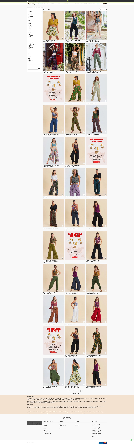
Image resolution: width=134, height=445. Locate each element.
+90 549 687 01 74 (78, 427)
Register (105, 1)
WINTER (94, 4)
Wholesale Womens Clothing (35, 7)
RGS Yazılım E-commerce (31, 442)
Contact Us (77, 424)
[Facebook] (64, 418)
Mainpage (28, 7)
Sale (98, 4)
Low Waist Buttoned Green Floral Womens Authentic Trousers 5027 (72, 72)
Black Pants (30, 11)
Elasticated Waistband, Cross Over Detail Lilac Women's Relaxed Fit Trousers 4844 (72, 197)
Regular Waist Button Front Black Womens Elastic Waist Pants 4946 (93, 387)
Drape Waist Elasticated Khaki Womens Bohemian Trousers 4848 (50, 387)
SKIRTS (55, 4)
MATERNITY (68, 4)
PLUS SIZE (63, 4)
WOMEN (44, 4)
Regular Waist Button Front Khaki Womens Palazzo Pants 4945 (93, 356)
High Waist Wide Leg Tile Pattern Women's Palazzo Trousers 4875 (50, 229)
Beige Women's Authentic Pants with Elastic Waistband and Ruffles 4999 (50, 41)
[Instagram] (66, 418)
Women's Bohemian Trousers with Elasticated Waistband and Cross (92, 293)
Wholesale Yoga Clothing (95, 428)
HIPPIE (72, 4)
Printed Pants (30, 16)
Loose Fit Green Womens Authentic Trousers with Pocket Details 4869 (72, 103)
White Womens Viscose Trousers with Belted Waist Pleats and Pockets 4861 (72, 324)
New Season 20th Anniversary (86, 4)
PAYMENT (44, 427)
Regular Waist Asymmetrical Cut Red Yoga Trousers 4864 (93, 324)
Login (102, 1)
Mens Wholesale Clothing (96, 434)
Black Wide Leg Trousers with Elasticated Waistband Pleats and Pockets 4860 (93, 261)
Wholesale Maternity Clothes (96, 433)
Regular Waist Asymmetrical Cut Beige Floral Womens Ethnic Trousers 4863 (51, 166)
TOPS (59, 4)
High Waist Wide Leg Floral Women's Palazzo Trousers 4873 (51, 197)
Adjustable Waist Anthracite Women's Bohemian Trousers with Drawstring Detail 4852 (72, 229)
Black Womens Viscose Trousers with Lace (93, 228)
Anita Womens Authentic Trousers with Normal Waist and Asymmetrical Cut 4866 (72, 387)
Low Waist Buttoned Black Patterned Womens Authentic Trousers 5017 (49, 72)
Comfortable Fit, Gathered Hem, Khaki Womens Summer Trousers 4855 (49, 293)
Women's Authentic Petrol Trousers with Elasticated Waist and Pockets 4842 (93, 197)
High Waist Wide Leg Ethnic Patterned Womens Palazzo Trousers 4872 (92, 135)
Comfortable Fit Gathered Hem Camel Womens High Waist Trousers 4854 (71, 356)
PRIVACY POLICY (45, 430)
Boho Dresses (94, 437)
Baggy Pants (30, 10)
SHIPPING (44, 428)
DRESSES (48, 4)
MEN (78, 4)
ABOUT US (45, 424)
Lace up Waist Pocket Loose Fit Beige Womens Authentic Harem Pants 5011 (92, 41)
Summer (93, 425)
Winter (93, 436)
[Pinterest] (68, 418)
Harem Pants (30, 13)
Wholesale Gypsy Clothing (96, 424)
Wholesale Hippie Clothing (96, 427)
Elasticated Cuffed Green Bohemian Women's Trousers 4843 (71, 135)
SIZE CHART (61, 427)
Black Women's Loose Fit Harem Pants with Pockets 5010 (72, 41)
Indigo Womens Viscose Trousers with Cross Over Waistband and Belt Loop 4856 (50, 135)
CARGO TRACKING (31, 1)
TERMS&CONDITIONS (46, 431)
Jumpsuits (30, 14)
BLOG (60, 428)
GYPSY (75, 4)
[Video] (70, 418)
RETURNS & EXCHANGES (47, 433)
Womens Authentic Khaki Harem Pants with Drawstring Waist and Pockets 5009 (93, 72)
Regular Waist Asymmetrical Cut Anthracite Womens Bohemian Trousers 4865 (72, 293)
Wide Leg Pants (31, 17)
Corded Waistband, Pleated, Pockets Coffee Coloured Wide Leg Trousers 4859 (50, 324)
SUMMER (40, 4)
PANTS (52, 4)
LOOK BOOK (45, 425)
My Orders (77, 425)
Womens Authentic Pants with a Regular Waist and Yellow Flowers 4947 (93, 103)
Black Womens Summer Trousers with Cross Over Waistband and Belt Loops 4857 (72, 166)
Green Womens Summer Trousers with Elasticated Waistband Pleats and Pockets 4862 (50, 261)
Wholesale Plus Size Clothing (96, 430)
